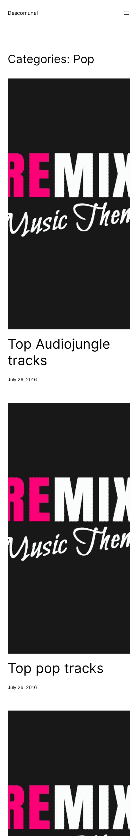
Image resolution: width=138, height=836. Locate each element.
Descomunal (23, 13)
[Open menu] (126, 13)
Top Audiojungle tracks (59, 352)
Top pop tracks (56, 668)
